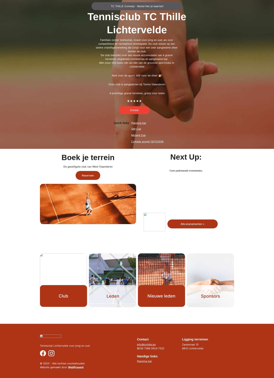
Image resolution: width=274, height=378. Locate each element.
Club (63, 296)
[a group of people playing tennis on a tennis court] (112, 280)
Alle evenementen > (193, 224)
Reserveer (88, 175)
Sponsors (210, 296)
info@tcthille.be (146, 344)
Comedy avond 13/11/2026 (147, 141)
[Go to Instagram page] (51, 353)
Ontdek (134, 110)
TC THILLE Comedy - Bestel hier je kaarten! (137, 6)
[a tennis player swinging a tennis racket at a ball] (161, 278)
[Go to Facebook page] (43, 353)
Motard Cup (138, 135)
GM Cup (136, 128)
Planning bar (138, 123)
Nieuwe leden (161, 296)
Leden (113, 296)
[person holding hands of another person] (210, 280)
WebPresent (76, 367)
